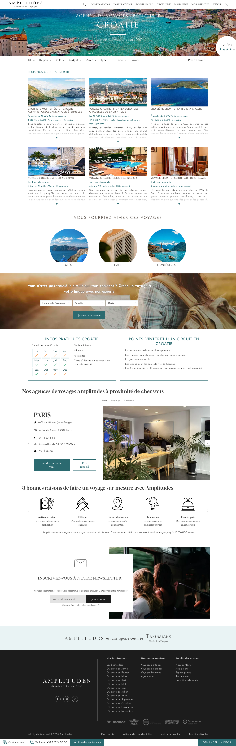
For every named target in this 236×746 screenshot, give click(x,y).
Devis (217, 4)
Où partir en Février (117, 672)
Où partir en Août (116, 695)
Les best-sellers (114, 665)
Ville (59, 60)
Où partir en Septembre (119, 699)
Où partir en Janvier (117, 669)
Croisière (164, 4)
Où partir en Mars (116, 676)
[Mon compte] (226, 4)
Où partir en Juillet (117, 692)
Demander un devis (217, 742)
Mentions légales (198, 734)
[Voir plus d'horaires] (74, 444)
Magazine (181, 4)
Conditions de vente (186, 680)
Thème (119, 60)
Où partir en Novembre (119, 707)
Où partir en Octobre (118, 703)
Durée (90, 60)
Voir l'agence (46, 451)
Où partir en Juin (116, 688)
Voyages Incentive (151, 672)
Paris (104, 400)
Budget (74, 60)
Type (104, 60)
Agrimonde (147, 676)
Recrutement (182, 676)
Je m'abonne (98, 599)
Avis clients (181, 669)
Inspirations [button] (122, 4)
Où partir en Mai (116, 684)
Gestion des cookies (170, 734)
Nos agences (200, 4)
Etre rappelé (84, 464)
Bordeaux (129, 400)
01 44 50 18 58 (47, 438)
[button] (48, 742)
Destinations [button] (100, 4)
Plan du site (107, 734)
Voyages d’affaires (151, 665)
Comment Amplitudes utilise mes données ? (80, 605)
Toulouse (115, 400)
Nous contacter (183, 665)
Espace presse (183, 672)
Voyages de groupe (151, 669)
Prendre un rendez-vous (51, 464)
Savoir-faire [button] (144, 4)
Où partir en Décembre (119, 711)
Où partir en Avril (116, 680)
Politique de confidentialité (137, 734)
